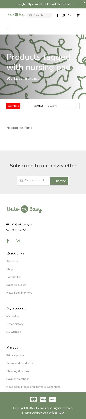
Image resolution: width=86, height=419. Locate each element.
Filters (15, 106)
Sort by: (38, 106)
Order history (14, 324)
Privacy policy (15, 355)
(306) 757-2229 (19, 230)
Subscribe (59, 181)
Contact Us (13, 277)
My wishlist (13, 332)
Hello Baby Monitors (19, 293)
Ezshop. (58, 412)
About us (12, 261)
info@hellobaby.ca (21, 224)
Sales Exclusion (16, 285)
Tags (17, 78)
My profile (12, 316)
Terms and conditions (20, 363)
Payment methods (17, 379)
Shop (9, 269)
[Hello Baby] (16, 19)
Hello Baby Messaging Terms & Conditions (33, 387)
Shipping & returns (18, 371)
